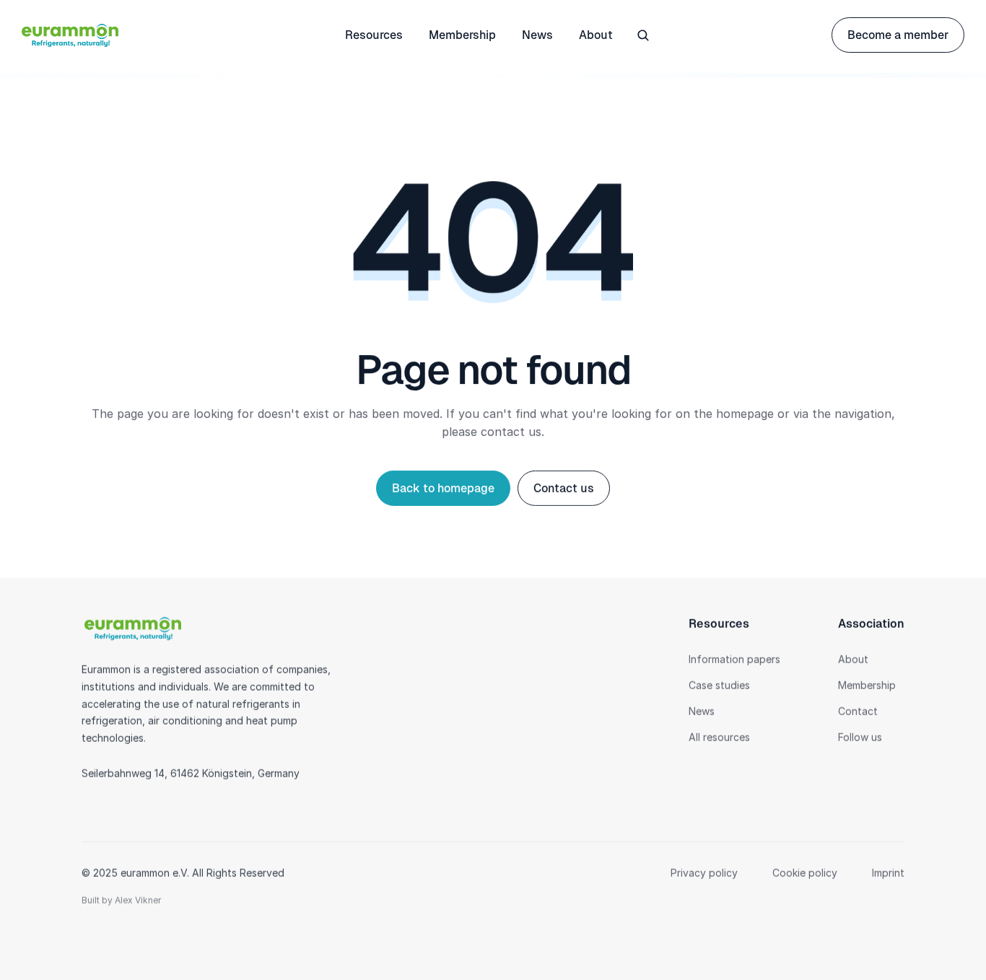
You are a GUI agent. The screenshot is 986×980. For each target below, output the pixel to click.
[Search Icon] (643, 35)
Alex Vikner (138, 900)
